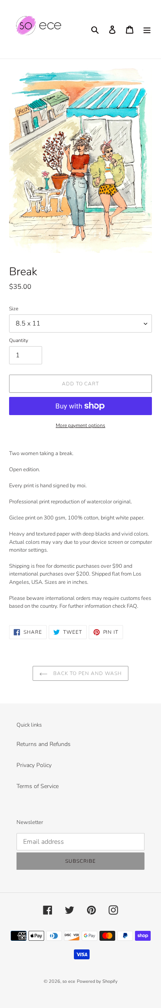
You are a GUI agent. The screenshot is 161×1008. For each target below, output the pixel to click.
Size (13, 308)
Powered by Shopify (97, 981)
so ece (68, 981)
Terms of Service (38, 786)
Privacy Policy (34, 765)
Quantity (18, 340)
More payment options (80, 425)
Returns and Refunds (44, 744)
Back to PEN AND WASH (86, 673)
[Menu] (147, 29)
